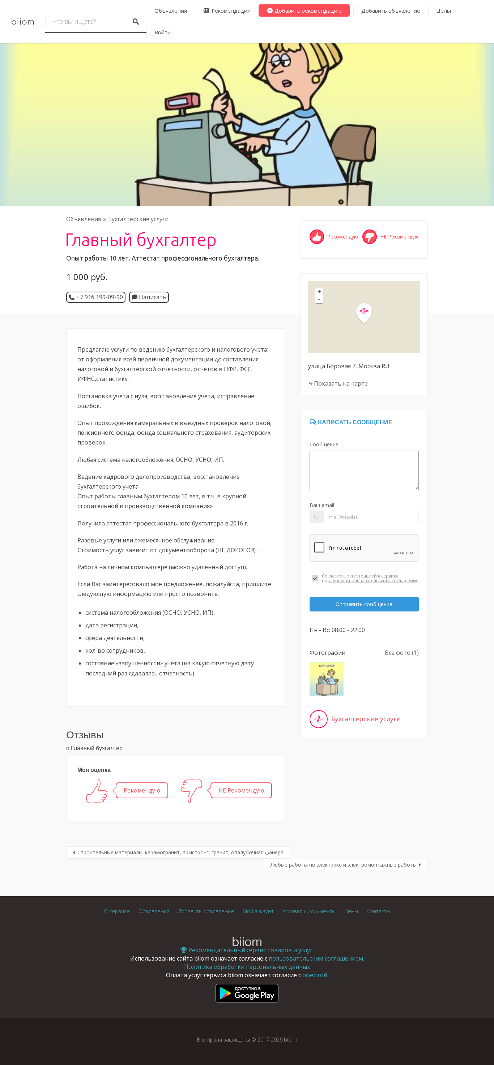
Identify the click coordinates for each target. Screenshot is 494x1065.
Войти (162, 32)
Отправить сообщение (364, 604)
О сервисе (117, 911)
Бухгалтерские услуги (138, 219)
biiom (22, 22)
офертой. (315, 975)
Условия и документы (309, 911)
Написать (151, 297)
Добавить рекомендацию (307, 10)
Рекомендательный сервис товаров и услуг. (250, 950)
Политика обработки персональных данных (247, 967)
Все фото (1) (402, 653)
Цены (443, 10)
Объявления (170, 10)
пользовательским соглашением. (316, 958)
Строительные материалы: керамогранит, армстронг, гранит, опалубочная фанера (180, 852)
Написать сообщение (354, 422)
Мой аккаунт (258, 911)
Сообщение (324, 444)
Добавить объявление (390, 10)
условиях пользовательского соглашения (373, 580)
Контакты (378, 911)
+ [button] (319, 291)
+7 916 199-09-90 (99, 297)
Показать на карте (341, 383)
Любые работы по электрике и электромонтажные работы (344, 864)
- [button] (319, 299)
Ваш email (322, 505)
